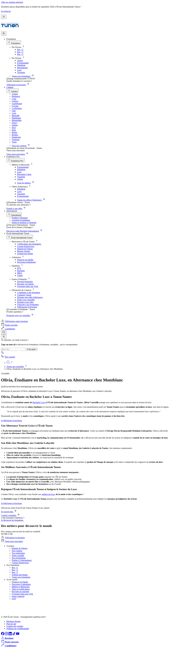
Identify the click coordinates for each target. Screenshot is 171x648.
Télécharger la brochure (27, 307)
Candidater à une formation (28, 292)
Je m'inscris (6, 11)
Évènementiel (23, 63)
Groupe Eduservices (25, 246)
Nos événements (19, 558)
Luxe (19, 70)
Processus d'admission (26, 262)
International (22, 68)
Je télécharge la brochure (11, 420)
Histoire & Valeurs (25, 249)
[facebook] (3, 634)
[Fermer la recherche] (3, 336)
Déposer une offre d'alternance (30, 297)
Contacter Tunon (24, 295)
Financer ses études (25, 260)
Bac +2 (20, 49)
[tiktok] (14, 634)
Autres (20, 275)
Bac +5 (20, 54)
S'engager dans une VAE (27, 286)
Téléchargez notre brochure (16, 321)
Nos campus (17, 551)
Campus (9, 87)
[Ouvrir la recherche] (3, 332)
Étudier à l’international (22, 560)
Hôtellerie (21, 65)
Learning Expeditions (21, 220)
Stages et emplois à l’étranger (24, 222)
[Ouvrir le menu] (3, 33)
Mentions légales (13, 621)
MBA (19, 273)
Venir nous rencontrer (14, 541)
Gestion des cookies (14, 626)
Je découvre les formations (12, 520)
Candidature (10, 329)
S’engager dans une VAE (22, 594)
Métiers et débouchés (21, 587)
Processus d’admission (21, 584)
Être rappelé (10, 357)
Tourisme (21, 72)
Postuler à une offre (25, 302)
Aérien (20, 60)
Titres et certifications (21, 589)
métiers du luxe (48, 494)
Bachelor (21, 271)
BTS (19, 268)
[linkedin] (10, 634)
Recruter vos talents (25, 284)
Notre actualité (18, 555)
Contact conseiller (9, 515)
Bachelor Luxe (39, 402)
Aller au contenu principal (12, 2)
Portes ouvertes (11, 325)
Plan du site (11, 624)
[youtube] (17, 634)
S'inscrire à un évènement (28, 304)
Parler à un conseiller (26, 300)
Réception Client (24, 174)
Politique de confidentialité (17, 628)
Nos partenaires (18, 553)
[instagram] (7, 634)
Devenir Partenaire (25, 281)
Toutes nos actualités (15, 366)
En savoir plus (7, 512)
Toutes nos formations (21, 577)
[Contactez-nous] (2, 353)
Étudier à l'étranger (20, 218)
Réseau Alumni (23, 251)
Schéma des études (25, 253)
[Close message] (3, 17)
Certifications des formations (29, 244)
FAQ (14, 599)
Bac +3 (20, 52)
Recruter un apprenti (20, 591)
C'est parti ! (31, 349)
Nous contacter (18, 596)
